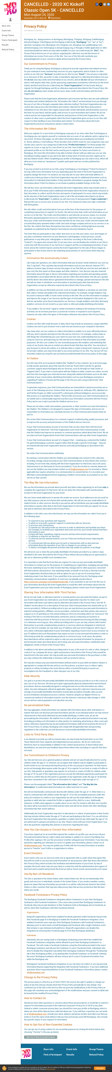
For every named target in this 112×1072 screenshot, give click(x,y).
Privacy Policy (51, 1069)
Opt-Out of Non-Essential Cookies (40, 1037)
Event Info (6, 30)
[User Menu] (10, 19)
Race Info (6, 26)
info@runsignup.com (79, 469)
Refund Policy (8, 49)
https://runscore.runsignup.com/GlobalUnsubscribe (46, 582)
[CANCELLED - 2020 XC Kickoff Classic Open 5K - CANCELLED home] (10, 8)
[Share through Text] (108, 4)
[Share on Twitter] (100, 4)
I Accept (99, 1068)
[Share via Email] (104, 4)
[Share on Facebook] (97, 4)
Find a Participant (9, 40)
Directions (55, 18)
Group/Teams (8, 35)
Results (5, 45)
